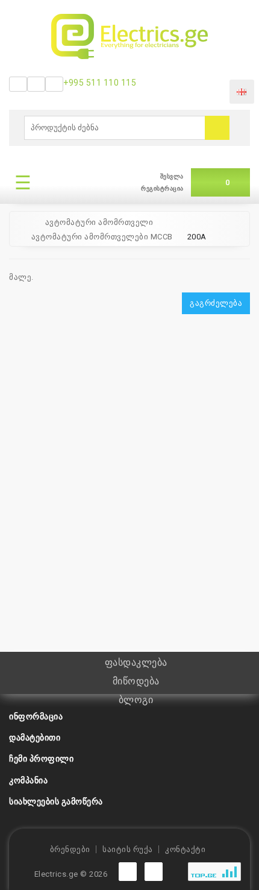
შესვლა (172, 176)
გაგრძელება (216, 303)
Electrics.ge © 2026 (71, 874)
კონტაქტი (185, 849)
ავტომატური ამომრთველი (99, 222)
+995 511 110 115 (99, 82)
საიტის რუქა (127, 849)
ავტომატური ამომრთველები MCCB (102, 236)
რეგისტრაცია (162, 188)
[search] (217, 128)
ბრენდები (70, 849)
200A (197, 236)
